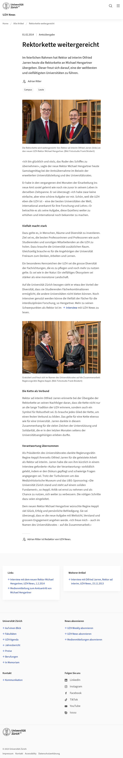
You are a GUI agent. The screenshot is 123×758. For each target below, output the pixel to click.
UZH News (9, 15)
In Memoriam (12, 662)
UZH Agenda (11, 639)
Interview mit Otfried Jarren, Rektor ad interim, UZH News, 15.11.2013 (92, 581)
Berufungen (11, 656)
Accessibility (31, 753)
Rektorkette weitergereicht (41, 23)
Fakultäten (10, 634)
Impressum (8, 753)
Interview (71, 308)
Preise (8, 651)
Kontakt (19, 753)
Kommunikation (14, 680)
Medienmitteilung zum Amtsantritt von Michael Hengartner (31, 590)
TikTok (74, 700)
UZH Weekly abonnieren (80, 628)
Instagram (76, 687)
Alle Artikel (18, 23)
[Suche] (110, 6)
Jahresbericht (12, 645)
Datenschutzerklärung (49, 753)
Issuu (73, 713)
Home (5, 23)
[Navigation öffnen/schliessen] (118, 6)
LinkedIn (75, 680)
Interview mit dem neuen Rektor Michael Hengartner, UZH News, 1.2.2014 (31, 581)
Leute (41, 89)
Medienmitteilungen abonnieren (84, 639)
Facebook (76, 693)
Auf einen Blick (13, 628)
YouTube (75, 706)
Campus (28, 89)
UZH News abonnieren (79, 634)
